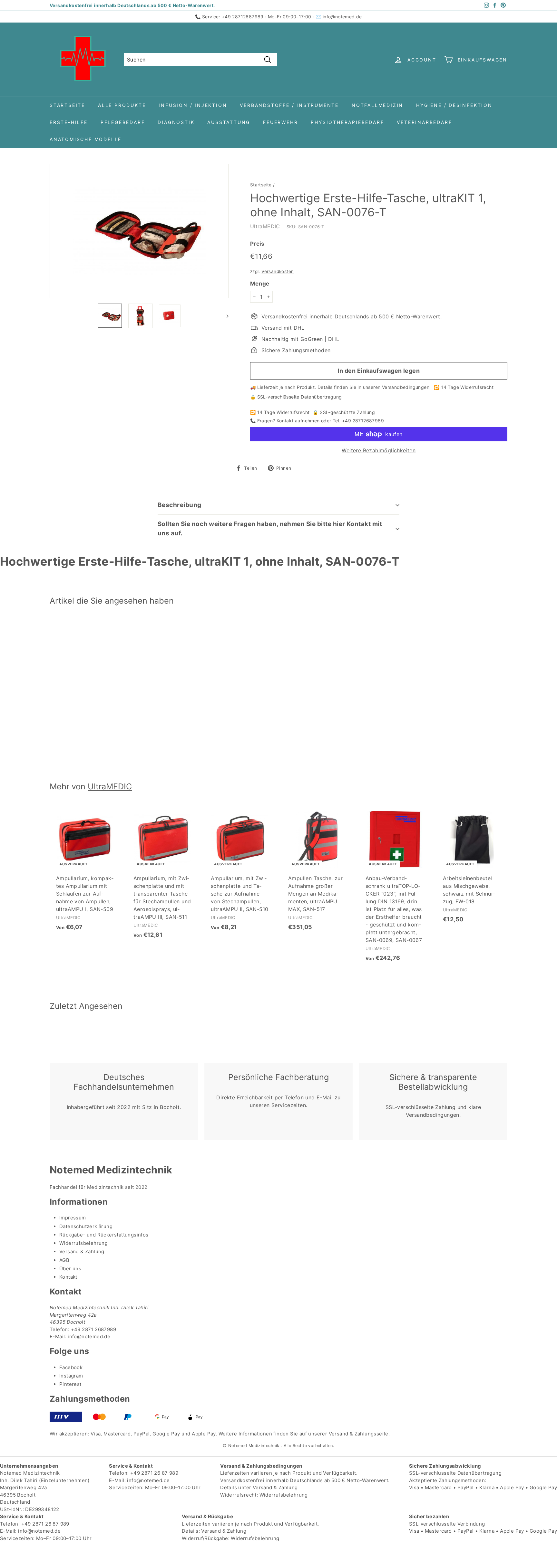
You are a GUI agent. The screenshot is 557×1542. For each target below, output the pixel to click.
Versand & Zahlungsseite (358, 1434)
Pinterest (70, 1384)
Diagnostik (176, 122)
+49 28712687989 (243, 16)
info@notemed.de (342, 16)
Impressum (72, 1218)
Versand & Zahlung (81, 1251)
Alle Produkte (122, 105)
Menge (259, 283)
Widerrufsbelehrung (83, 1243)
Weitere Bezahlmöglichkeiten (378, 450)
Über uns (70, 1268)
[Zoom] (139, 231)
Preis (257, 243)
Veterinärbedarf (424, 122)
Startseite (67, 105)
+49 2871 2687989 (93, 1329)
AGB (64, 1260)
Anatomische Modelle (86, 139)
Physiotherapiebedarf (347, 122)
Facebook (71, 1367)
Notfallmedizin (377, 105)
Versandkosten (277, 271)
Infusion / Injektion (193, 105)
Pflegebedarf (123, 122)
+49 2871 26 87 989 (154, 1473)
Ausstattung (228, 122)
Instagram (71, 1376)
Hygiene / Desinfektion (454, 105)
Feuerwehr (280, 122)
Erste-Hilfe (69, 122)
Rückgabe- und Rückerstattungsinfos (104, 1235)
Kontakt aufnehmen (298, 420)
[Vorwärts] (224, 316)
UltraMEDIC (265, 226)
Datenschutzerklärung (85, 1226)
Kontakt (68, 1277)
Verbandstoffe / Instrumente (289, 105)
